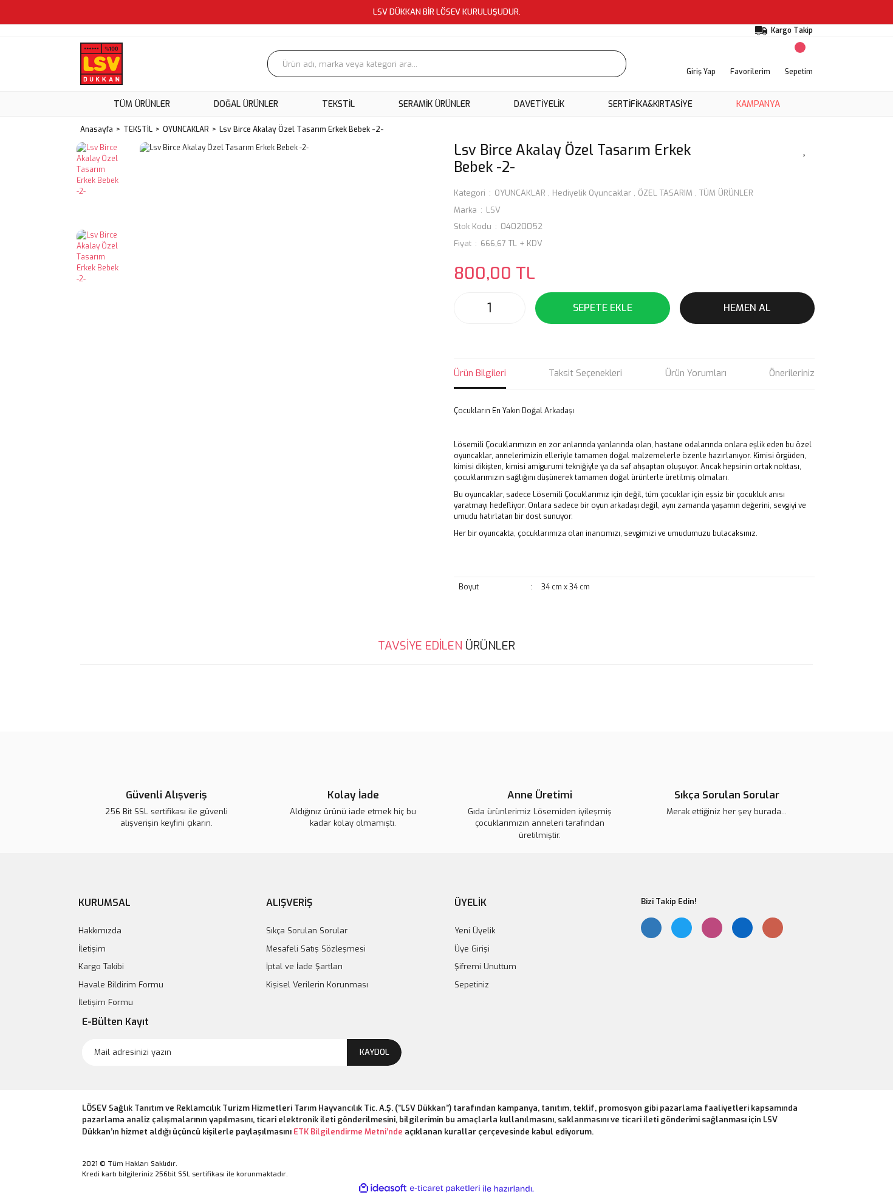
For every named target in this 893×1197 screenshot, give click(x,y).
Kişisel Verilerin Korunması (317, 984)
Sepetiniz (471, 984)
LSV (493, 210)
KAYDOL (374, 1052)
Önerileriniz (792, 373)
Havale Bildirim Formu (120, 984)
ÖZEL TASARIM (665, 193)
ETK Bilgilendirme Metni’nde (348, 1132)
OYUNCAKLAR (520, 193)
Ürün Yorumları (696, 373)
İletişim (92, 949)
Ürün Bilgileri (480, 373)
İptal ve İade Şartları (304, 966)
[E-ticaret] (445, 1188)
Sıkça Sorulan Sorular (306, 930)
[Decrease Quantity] (466, 308)
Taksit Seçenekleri (585, 373)
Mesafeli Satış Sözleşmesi (316, 949)
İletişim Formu (105, 1002)
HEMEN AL (747, 307)
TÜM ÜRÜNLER (726, 193)
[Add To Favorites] (805, 149)
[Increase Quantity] (513, 308)
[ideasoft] (382, 1189)
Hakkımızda (99, 930)
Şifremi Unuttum (485, 966)
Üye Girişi (472, 949)
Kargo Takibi (101, 966)
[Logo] (101, 64)
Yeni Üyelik (474, 930)
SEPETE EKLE (602, 307)
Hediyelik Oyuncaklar (591, 193)
